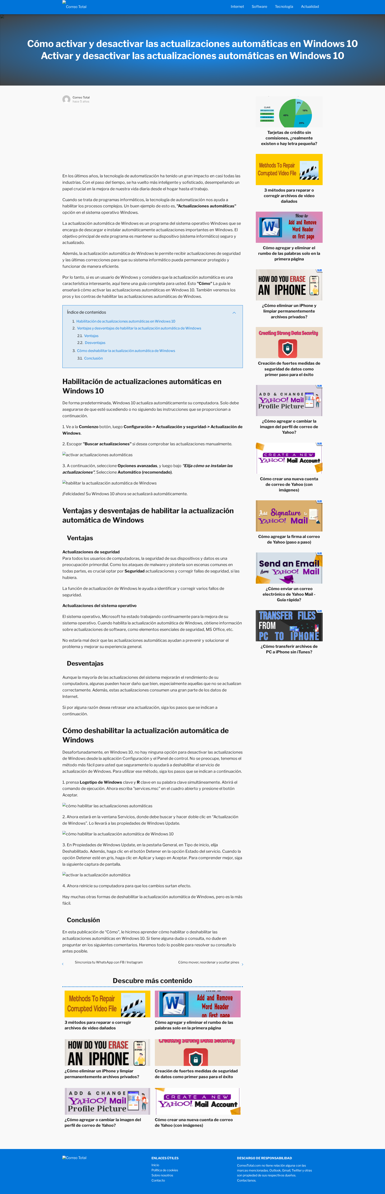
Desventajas (95, 343)
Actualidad (310, 6)
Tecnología (284, 6)
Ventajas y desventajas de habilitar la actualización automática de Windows (139, 328)
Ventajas (91, 336)
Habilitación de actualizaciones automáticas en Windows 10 (125, 321)
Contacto (158, 1180)
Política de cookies (165, 1170)
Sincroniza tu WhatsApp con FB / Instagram (109, 962)
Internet (237, 6)
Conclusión (93, 358)
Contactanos (246, 1180)
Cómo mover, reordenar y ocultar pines (208, 962)
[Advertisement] (152, 137)
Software (259, 6)
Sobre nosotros (162, 1175)
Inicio (155, 1165)
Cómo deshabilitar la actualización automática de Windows (126, 351)
